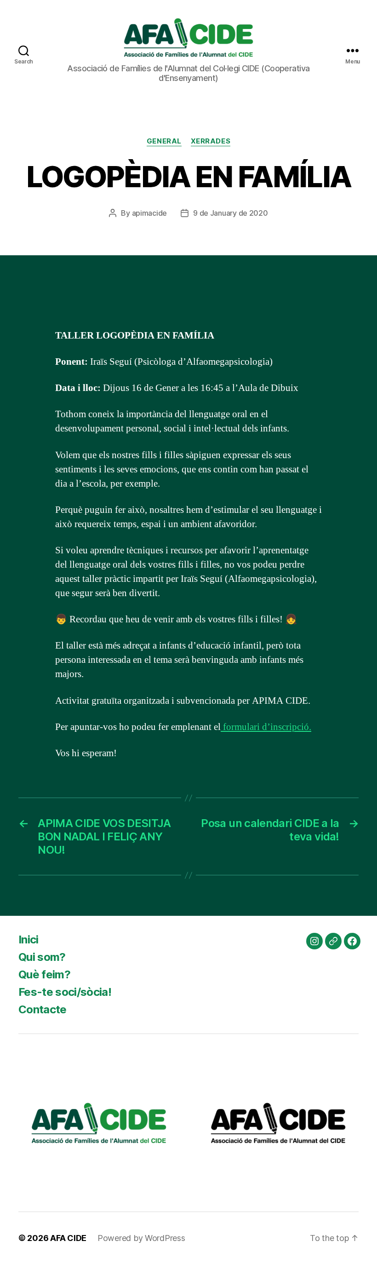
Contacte (42, 1009)
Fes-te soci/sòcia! (64, 992)
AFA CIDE (68, 1238)
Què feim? (44, 974)
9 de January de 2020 (230, 213)
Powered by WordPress (141, 1238)
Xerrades (210, 141)
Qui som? (42, 957)
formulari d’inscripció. (266, 727)
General (164, 141)
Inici (28, 939)
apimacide (149, 213)
